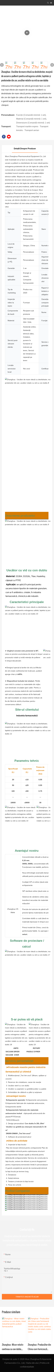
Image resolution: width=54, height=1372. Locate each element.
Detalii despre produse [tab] (25, 149)
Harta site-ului (32, 1363)
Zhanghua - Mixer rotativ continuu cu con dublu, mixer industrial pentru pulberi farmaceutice (12, 1347)
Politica (43, 1363)
